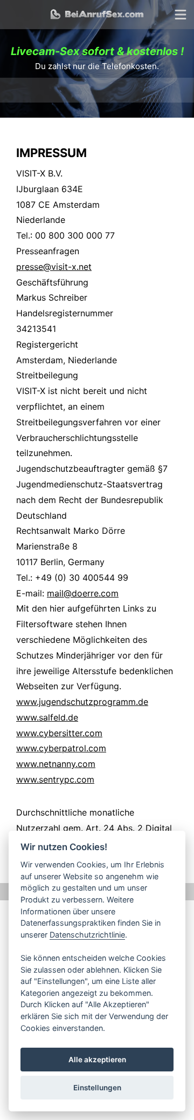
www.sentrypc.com (55, 779)
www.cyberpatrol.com (61, 748)
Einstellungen (97, 1087)
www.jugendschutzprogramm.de (82, 701)
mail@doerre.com (83, 593)
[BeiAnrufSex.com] (97, 14)
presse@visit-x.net (54, 266)
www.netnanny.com (55, 763)
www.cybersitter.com (59, 733)
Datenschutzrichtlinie (87, 934)
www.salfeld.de (47, 717)
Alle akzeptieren (97, 1059)
